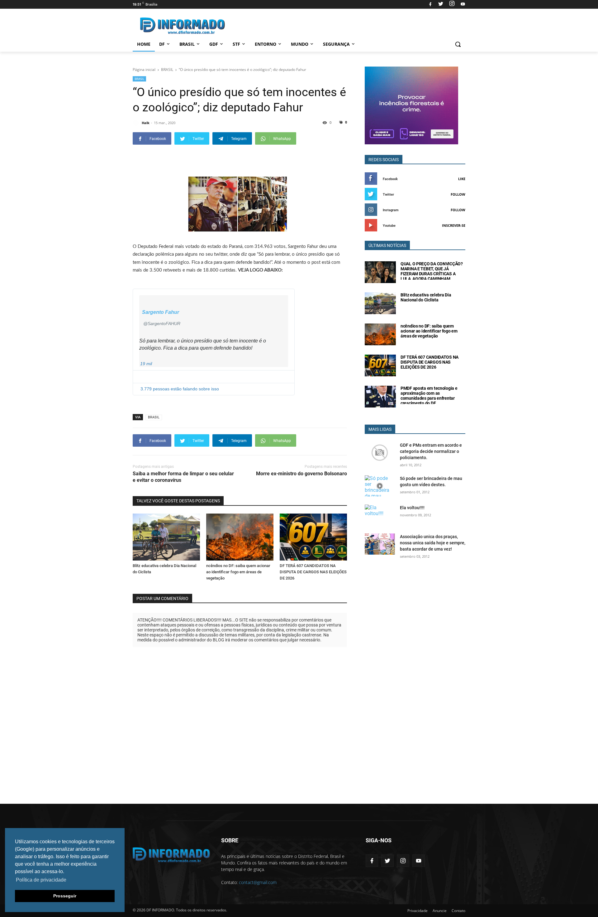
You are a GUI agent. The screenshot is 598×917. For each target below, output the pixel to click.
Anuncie (440, 910)
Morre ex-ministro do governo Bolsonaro (301, 474)
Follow (458, 194)
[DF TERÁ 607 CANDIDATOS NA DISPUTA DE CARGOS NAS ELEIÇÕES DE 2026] (313, 537)
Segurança (336, 44)
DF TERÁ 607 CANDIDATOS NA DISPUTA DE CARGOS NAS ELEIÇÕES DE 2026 (313, 571)
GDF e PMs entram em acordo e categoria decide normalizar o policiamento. (431, 451)
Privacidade (417, 910)
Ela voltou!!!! (412, 507)
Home (143, 44)
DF (162, 44)
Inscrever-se (453, 225)
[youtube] (462, 4)
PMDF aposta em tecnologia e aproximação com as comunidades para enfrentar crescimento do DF (429, 396)
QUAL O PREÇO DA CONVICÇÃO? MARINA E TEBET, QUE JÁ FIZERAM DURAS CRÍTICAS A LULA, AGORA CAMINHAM (432, 271)
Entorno (265, 44)
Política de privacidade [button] (41, 879)
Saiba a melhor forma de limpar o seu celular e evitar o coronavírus (183, 477)
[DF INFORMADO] (182, 25)
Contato (458, 910)
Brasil (187, 44)
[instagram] (452, 4)
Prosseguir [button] (64, 895)
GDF (213, 44)
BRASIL (139, 79)
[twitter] (440, 4)
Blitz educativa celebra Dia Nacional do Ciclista (426, 297)
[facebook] (430, 4)
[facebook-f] (372, 860)
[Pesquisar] (457, 44)
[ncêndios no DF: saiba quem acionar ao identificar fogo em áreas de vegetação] (239, 537)
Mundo (299, 44)
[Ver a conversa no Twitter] (213, 373)
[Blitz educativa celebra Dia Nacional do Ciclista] (166, 537)
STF (236, 44)
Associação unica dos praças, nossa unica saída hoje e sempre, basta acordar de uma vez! (432, 543)
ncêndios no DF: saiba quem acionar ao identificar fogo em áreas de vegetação (238, 571)
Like (461, 178)
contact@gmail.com (258, 882)
